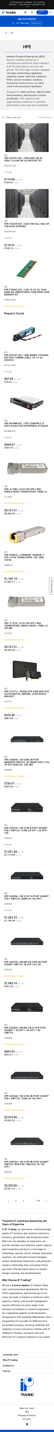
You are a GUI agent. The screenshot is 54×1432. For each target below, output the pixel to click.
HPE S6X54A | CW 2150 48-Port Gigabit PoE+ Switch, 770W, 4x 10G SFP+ (26, 1097)
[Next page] (46, 1201)
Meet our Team (27, 1408)
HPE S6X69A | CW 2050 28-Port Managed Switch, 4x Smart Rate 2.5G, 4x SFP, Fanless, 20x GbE (27, 762)
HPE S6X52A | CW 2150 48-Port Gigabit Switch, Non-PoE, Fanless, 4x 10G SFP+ (26, 1164)
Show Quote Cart (52, 586)
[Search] (32, 12)
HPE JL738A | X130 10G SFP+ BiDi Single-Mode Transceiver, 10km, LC (25, 490)
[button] (51, 12)
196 (38, 1201)
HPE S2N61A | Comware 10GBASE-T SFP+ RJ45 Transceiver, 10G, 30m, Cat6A (24, 557)
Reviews (27, 1419)
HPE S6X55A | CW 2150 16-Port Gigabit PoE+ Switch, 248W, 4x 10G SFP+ (26, 897)
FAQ (27, 1412)
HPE (11, 33)
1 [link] (8, 1200)
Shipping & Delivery (27, 1415)
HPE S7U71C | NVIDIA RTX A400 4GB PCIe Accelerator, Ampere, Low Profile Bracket (26, 694)
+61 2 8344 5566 (22, 23)
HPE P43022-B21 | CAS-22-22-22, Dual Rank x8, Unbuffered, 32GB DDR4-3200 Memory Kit (26, 292)
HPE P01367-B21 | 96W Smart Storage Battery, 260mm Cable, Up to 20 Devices (26, 357)
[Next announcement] (49, 5)
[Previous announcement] (5, 5)
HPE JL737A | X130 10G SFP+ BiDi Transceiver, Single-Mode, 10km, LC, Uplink (26, 626)
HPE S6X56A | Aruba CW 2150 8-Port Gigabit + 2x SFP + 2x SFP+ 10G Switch (25, 1030)
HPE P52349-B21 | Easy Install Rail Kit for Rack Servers (27, 225)
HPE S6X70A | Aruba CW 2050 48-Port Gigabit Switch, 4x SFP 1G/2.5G (25, 963)
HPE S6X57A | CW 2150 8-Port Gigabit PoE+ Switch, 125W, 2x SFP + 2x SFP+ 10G (26, 830)
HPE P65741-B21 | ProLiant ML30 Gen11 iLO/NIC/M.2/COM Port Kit (23, 159)
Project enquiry (36, 23)
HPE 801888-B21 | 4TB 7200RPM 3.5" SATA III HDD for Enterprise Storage (26, 424)
